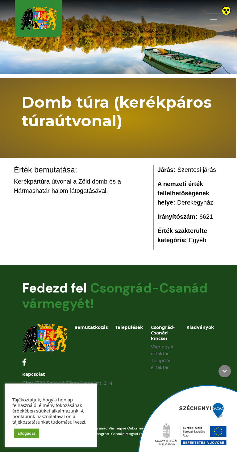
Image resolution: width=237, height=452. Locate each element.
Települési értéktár (162, 364)
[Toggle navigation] (213, 19)
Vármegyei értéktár (162, 350)
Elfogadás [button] (26, 433)
